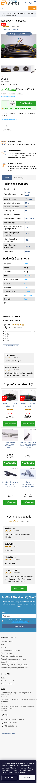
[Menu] (33, 3)
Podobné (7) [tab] (19, 180)
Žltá (29, 278)
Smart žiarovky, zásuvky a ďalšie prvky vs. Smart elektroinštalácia (16, 703)
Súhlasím (27, 778)
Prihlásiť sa (18, 635)
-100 (12, 103)
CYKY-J (25, 290)
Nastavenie (9, 778)
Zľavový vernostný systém (10, 659)
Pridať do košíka (25, 102)
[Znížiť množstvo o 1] (8, 103)
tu (26, 772)
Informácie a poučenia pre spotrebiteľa (15, 677)
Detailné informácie (8, 119)
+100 (12, 100)
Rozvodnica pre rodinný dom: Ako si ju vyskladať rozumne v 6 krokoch (16, 709)
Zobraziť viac (18, 595)
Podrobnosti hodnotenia (9, 29)
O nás (3, 687)
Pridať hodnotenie (11, 348)
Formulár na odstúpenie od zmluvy (13, 668)
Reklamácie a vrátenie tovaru (11, 665)
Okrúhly (25, 302)
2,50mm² (26, 294)
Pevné (29, 298)
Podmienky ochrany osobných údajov (14, 674)
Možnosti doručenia (8, 96)
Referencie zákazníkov (8, 693)
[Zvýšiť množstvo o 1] (8, 100)
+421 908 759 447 (10, 735)
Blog (2, 654)
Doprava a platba (7, 651)
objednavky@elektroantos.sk (14, 728)
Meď (24, 298)
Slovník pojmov (6, 662)
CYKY (25, 267)
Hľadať (31, 8)
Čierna (25, 278)
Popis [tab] (7, 180)
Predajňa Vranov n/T (7, 690)
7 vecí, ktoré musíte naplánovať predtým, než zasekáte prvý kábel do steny (18, 716)
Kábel (25, 282)
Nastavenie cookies (8, 742)
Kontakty (4, 657)
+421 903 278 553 (10, 732)
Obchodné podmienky (9, 671)
